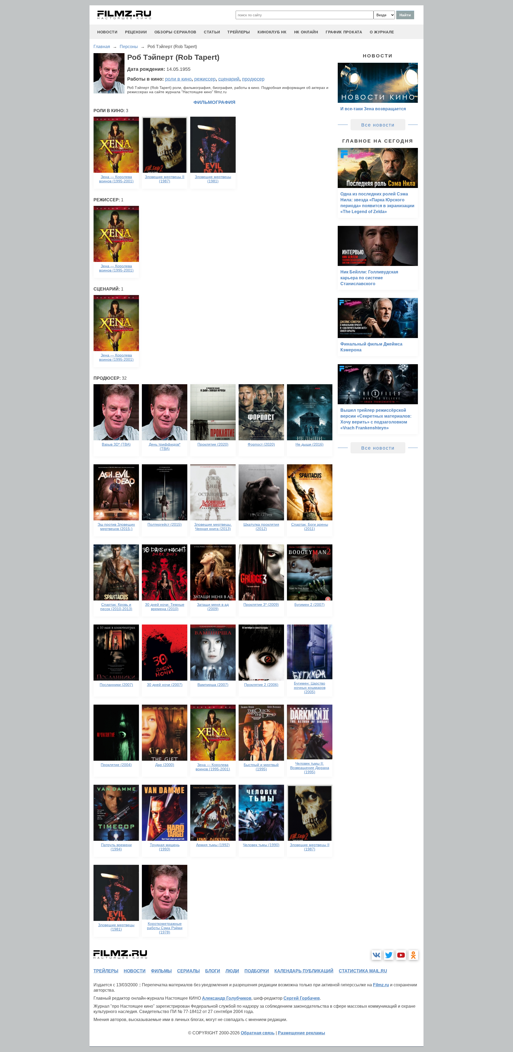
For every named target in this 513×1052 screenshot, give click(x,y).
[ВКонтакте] (376, 955)
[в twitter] (389, 955)
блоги (212, 971)
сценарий (228, 79)
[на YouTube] (401, 955)
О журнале (382, 32)
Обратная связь (258, 1033)
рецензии (136, 32)
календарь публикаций (303, 971)
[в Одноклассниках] (413, 955)
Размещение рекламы (301, 1033)
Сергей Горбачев (301, 998)
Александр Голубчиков (226, 998)
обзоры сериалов (175, 32)
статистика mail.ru (363, 971)
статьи (212, 32)
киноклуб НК (272, 32)
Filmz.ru (381, 985)
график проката (344, 32)
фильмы (161, 971)
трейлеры (238, 32)
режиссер (205, 79)
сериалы (188, 971)
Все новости (378, 125)
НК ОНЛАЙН (306, 32)
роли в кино (178, 79)
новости (107, 32)
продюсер (253, 79)
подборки (256, 971)
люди (232, 971)
